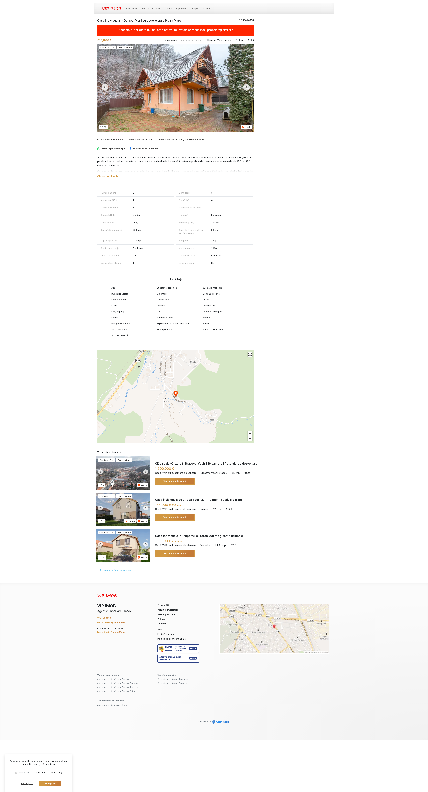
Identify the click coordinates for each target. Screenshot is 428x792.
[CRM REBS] (221, 721)
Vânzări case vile (166, 675)
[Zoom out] (250, 438)
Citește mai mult (107, 176)
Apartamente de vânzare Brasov (113, 679)
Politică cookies (165, 634)
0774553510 (104, 617)
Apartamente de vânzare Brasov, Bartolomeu (119, 683)
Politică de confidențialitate (171, 638)
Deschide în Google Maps (111, 632)
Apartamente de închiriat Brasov (113, 705)
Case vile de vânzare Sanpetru (172, 683)
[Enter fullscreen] (250, 354)
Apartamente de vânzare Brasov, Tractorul (117, 687)
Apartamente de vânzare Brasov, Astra (116, 691)
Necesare (24, 772)
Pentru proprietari (176, 8)
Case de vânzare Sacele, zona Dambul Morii (180, 139)
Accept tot (50, 783)
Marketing (56, 772)
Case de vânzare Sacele (140, 139)
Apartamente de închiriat (110, 700)
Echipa (194, 8)
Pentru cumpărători (152, 8)
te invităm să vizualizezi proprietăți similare (203, 30)
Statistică (40, 772)
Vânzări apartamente (108, 675)
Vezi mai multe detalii (174, 481)
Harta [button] (248, 127)
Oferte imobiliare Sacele (110, 139)
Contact (207, 8)
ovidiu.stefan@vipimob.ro (111, 622)
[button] (105, 87)
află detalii (45, 761)
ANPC (160, 629)
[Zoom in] (250, 433)
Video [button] (131, 521)
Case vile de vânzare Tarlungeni (173, 679)
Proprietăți (131, 8)
